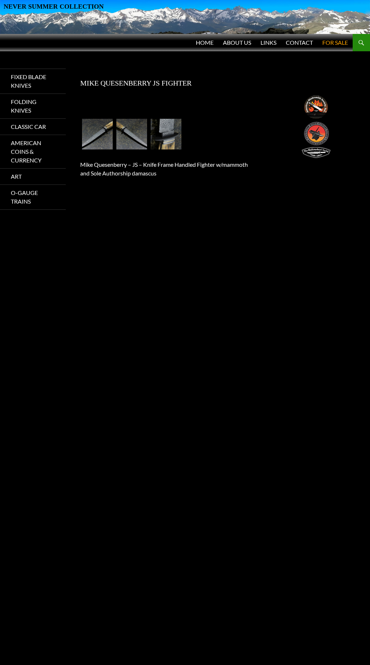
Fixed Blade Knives (28, 81)
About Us (237, 42)
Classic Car (28, 126)
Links (268, 42)
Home (205, 42)
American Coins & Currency (26, 151)
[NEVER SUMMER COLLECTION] (185, 16)
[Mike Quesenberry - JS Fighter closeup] (166, 134)
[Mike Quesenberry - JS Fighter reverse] (131, 134)
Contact (299, 42)
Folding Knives (23, 106)
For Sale (335, 42)
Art (16, 176)
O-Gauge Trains (24, 197)
